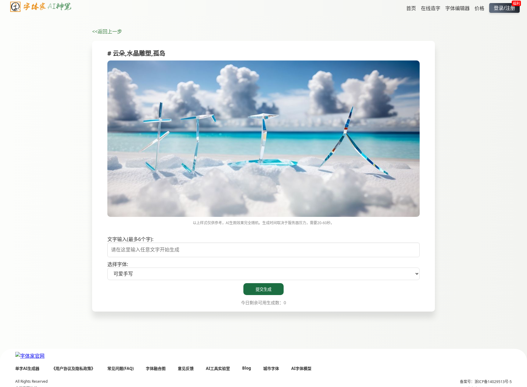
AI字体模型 (301, 368)
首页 (411, 8)
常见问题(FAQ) (120, 368)
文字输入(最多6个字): (130, 239)
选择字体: (117, 264)
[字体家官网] (30, 355)
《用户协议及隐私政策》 (73, 368)
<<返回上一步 (107, 31)
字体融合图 (156, 368)
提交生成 (263, 289)
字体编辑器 (457, 8)
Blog (246, 368)
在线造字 (430, 8)
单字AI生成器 (27, 368)
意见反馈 (186, 368)
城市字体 (271, 368)
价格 (479, 8)
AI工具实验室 (218, 368)
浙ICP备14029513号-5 (493, 381)
